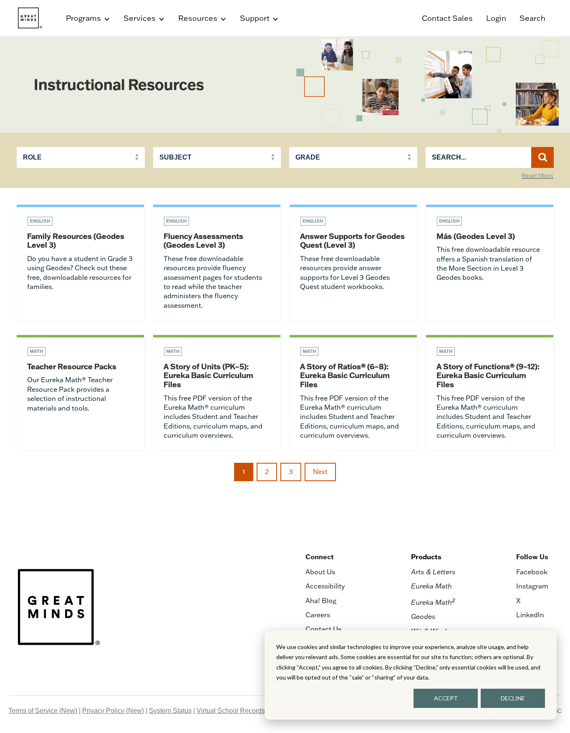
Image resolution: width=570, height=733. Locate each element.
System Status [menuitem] (170, 710)
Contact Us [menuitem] (323, 629)
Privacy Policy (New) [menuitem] (113, 710)
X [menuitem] (518, 600)
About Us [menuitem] (320, 572)
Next (320, 471)
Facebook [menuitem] (531, 572)
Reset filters (537, 176)
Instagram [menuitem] (532, 586)
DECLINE (513, 698)
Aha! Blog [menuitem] (320, 600)
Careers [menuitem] (317, 615)
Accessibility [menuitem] (325, 586)
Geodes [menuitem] (423, 616)
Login (496, 18)
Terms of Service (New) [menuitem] (42, 710)
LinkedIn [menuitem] (530, 615)
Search (532, 18)
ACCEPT (446, 698)
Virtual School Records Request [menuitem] (244, 710)
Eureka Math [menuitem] (431, 586)
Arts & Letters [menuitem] (433, 572)
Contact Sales (447, 18)
